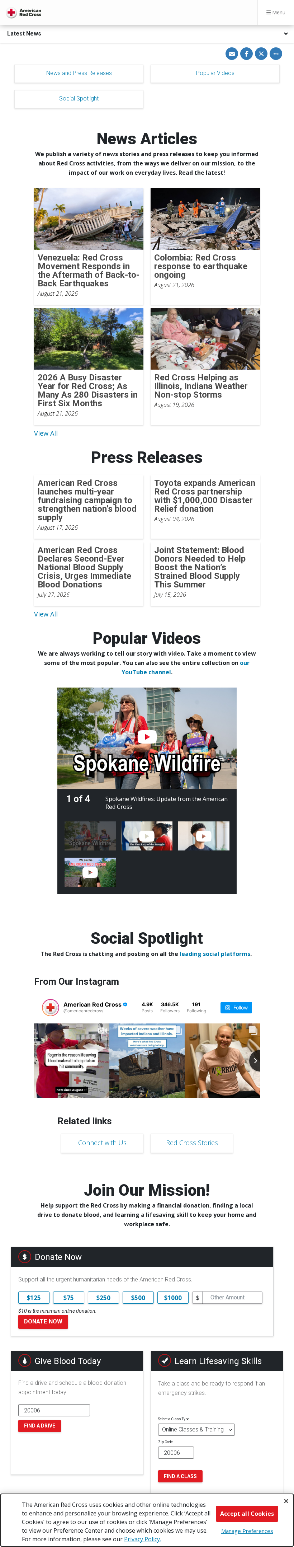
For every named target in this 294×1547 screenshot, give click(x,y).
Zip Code (165, 1442)
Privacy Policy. (142, 1539)
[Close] (286, 1501)
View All (46, 433)
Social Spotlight (79, 98)
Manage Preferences (247, 1530)
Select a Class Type (173, 1419)
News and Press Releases (79, 73)
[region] (147, 1520)
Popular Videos (215, 73)
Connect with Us (102, 1142)
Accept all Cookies (247, 1514)
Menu (278, 12)
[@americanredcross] (50, 1007)
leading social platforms (215, 954)
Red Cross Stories (192, 1142)
